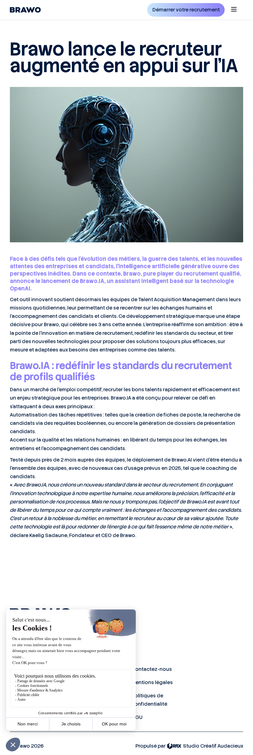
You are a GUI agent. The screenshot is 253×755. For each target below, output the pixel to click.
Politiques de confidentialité (149, 699)
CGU (137, 717)
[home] (25, 10)
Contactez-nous (151, 669)
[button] (234, 10)
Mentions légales (152, 682)
